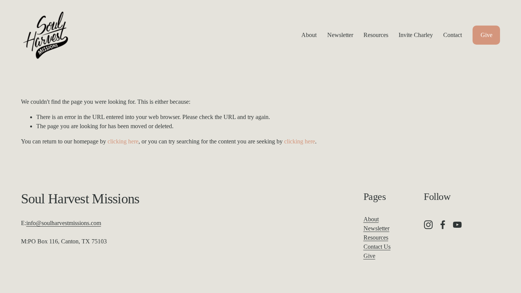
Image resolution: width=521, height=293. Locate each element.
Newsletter (340, 35)
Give (486, 35)
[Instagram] (428, 224)
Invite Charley (416, 35)
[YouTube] (457, 224)
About (309, 35)
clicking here (123, 141)
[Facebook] (442, 224)
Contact (452, 35)
